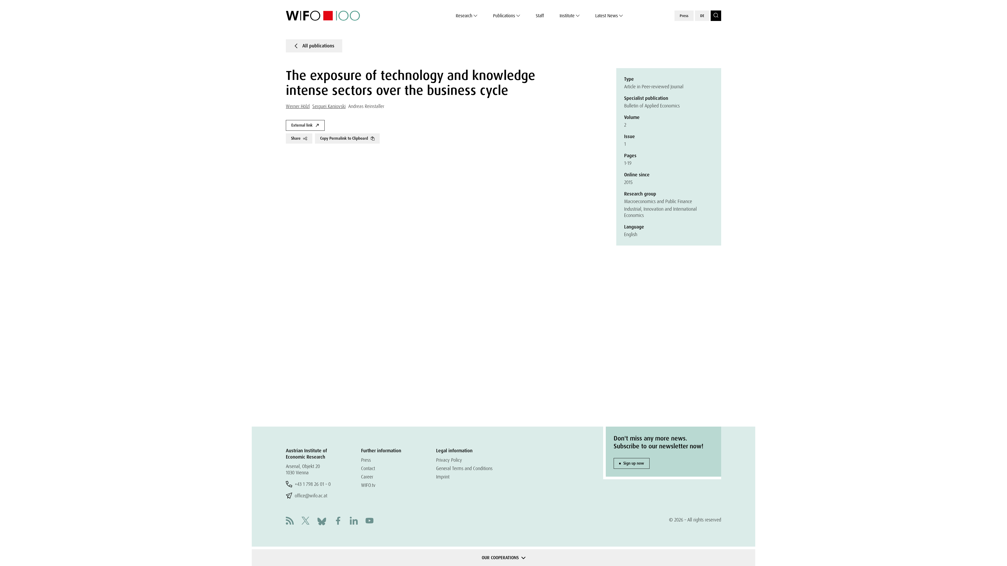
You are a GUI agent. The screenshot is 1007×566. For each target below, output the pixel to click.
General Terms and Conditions (464, 468)
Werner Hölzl (298, 106)
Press (684, 15)
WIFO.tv (368, 485)
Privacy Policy (449, 460)
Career (367, 477)
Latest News (606, 16)
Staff (540, 16)
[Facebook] (338, 521)
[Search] (716, 15)
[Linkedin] (354, 521)
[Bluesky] (321, 521)
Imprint (442, 477)
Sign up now (633, 463)
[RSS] (290, 521)
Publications (504, 16)
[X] (305, 521)
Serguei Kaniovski (329, 106)
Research (464, 16)
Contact (368, 468)
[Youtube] (369, 521)
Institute (567, 16)
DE (702, 15)
